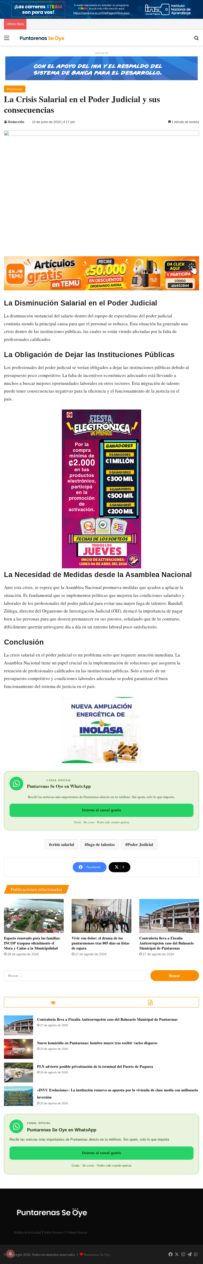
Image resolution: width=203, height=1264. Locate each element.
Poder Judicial (140, 844)
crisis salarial (62, 844)
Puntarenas (14, 89)
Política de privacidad (27, 1232)
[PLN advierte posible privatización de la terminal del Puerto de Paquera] (18, 1072)
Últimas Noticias (77, 1232)
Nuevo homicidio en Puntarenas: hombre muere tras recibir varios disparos (97, 1043)
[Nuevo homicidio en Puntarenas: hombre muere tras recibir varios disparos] (18, 1049)
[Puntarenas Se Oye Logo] (41, 37)
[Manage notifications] (10, 1253)
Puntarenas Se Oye (97, 1254)
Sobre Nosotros (54, 1232)
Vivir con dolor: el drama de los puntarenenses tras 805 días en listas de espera (100, 943)
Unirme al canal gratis (101, 810)
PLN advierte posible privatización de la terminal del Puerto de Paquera (95, 1066)
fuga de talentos (101, 844)
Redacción (16, 122)
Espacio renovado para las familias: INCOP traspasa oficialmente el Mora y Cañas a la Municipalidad (32, 943)
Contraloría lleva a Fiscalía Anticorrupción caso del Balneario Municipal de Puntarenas (166, 943)
